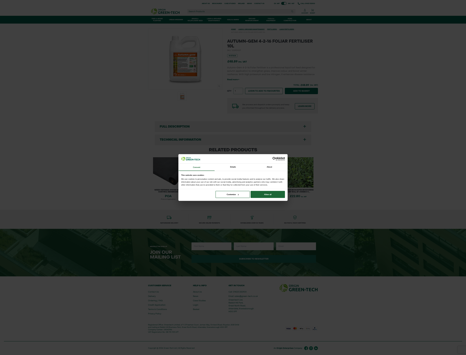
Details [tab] (233, 167)
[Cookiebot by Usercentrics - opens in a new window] (274, 159)
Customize (231, 194)
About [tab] (269, 167)
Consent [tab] (196, 167)
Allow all (267, 194)
